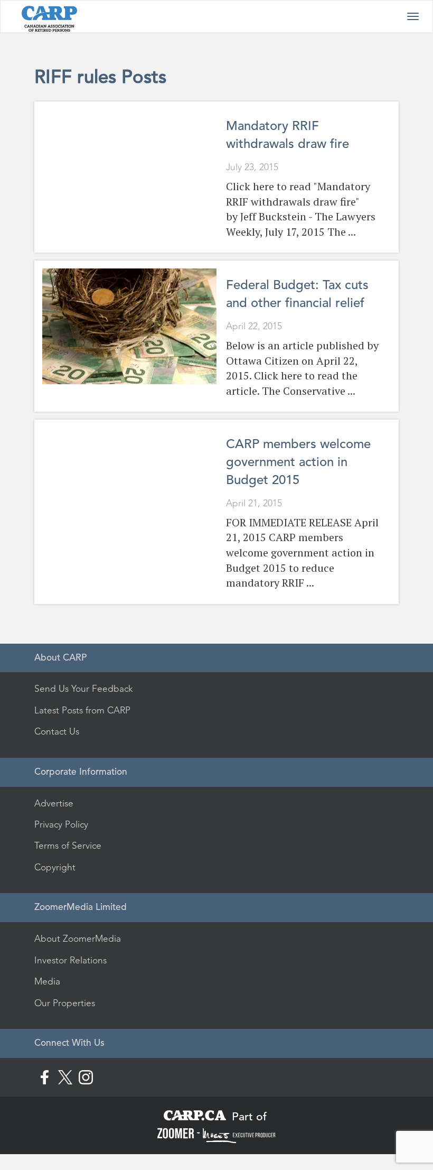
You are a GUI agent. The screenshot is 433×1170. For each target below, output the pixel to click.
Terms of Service (67, 845)
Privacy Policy (61, 824)
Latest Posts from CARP (82, 710)
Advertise (53, 803)
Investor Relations (70, 960)
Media (47, 981)
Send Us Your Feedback (83, 688)
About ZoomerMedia (77, 938)
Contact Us (56, 731)
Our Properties (64, 1003)
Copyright (55, 867)
